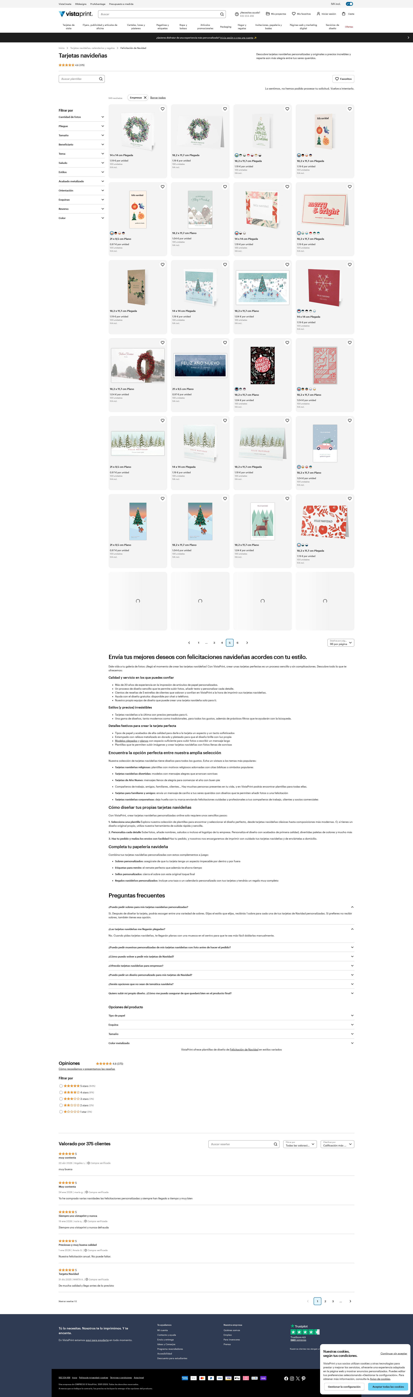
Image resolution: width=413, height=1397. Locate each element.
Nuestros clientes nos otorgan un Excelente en (316, 1349)
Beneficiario (66, 144)
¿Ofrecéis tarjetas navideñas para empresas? (136, 965)
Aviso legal (139, 1377)
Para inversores (232, 1339)
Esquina (113, 1024)
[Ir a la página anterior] (308, 1301)
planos (144, 740)
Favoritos (346, 78)
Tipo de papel (117, 1015)
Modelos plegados (126, 740)
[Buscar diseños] (101, 79)
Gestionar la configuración (344, 1386)
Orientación (66, 190)
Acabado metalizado (71, 181)
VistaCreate (65, 4)
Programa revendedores (170, 1348)
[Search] (275, 1144)
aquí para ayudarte (97, 1340)
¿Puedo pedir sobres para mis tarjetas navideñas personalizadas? (148, 906)
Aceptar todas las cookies (388, 1386)
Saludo (63, 162)
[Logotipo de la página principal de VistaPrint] (76, 14)
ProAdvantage (97, 4)
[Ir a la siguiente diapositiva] (408, 37)
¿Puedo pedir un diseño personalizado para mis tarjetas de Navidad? (150, 974)
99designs (81, 4)
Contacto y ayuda (166, 1334)
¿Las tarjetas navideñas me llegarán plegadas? (137, 929)
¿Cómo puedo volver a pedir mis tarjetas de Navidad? (141, 956)
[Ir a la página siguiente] (350, 1301)
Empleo (228, 1334)
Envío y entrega (165, 1339)
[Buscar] (222, 14)
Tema (62, 153)
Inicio (62, 48)
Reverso (64, 208)
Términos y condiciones (121, 1377)
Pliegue (63, 126)
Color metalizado (119, 1043)
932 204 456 (64, 1377)
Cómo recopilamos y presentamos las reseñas (87, 1068)
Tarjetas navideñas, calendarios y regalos (92, 48)
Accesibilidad (164, 1353)
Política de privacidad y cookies (93, 1377)
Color (62, 217)
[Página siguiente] (247, 643)
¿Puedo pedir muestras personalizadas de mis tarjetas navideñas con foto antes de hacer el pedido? (170, 947)
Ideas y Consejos (166, 1344)
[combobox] (159, 14)
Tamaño (64, 135)
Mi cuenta (162, 1330)
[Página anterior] (189, 643)
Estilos (63, 171)
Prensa (227, 1344)
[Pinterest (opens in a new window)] (304, 1379)
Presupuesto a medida (121, 4)
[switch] (344, 4)
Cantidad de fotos (70, 116)
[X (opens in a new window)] (298, 1379)
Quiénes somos (232, 1330)
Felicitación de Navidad (133, 48)
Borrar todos (158, 97)
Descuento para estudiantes (172, 1358)
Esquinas (64, 199)
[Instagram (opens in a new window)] (292, 1378)
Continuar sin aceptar (394, 1353)
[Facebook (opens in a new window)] (286, 1378)
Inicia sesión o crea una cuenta (236, 37)
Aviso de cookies (380, 1378)
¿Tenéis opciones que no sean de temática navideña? (141, 984)
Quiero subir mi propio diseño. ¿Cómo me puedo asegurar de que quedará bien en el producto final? (170, 993)
